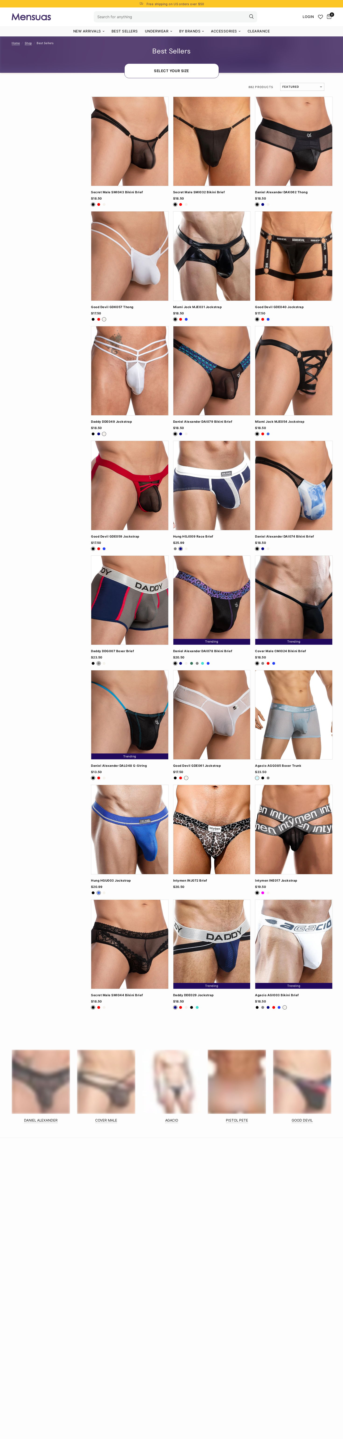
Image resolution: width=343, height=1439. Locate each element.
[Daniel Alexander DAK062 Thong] (293, 141)
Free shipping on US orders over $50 (175, 4)
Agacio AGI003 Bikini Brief (277, 995)
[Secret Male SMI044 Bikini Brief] (129, 944)
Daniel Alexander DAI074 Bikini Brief (284, 536)
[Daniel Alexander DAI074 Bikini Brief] (293, 485)
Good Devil (302, 1120)
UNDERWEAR (157, 31)
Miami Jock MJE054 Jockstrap (279, 421)
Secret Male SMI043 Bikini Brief (117, 192)
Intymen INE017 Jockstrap (276, 880)
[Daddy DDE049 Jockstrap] (129, 370)
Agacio (171, 1120)
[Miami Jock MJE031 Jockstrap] (212, 256)
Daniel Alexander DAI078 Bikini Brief (202, 651)
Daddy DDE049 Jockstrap (111, 421)
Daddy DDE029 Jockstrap (193, 995)
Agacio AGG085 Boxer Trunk (278, 765)
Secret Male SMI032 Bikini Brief (199, 192)
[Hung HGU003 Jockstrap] (129, 829)
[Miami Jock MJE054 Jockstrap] (293, 370)
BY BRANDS (190, 31)
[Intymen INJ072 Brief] (212, 829)
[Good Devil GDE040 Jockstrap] (293, 256)
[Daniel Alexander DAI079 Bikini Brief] (212, 370)
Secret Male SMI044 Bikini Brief (117, 995)
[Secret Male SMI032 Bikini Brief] (212, 141)
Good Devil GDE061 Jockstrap (197, 765)
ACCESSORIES (224, 31)
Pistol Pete (237, 1120)
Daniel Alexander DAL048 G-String (119, 765)
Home (16, 43)
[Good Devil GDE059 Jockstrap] (129, 485)
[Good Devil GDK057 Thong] (129, 256)
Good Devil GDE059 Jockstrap (115, 536)
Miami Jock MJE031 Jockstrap (197, 307)
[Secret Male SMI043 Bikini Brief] (129, 141)
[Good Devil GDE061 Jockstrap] (212, 715)
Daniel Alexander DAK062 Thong (281, 192)
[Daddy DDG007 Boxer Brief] (129, 600)
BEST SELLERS (125, 31)
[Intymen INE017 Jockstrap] (293, 829)
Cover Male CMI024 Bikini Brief (280, 651)
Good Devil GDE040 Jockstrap (279, 307)
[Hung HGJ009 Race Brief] (212, 485)
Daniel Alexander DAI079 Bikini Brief (202, 421)
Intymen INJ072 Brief (190, 880)
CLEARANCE (259, 31)
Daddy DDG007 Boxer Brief (112, 651)
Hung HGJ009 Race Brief (193, 536)
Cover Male (106, 1120)
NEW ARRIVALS (87, 31)
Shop (28, 43)
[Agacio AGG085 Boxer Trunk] (293, 715)
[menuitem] (89, 31)
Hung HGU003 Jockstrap (111, 880)
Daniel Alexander (41, 1120)
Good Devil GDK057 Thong (112, 307)
